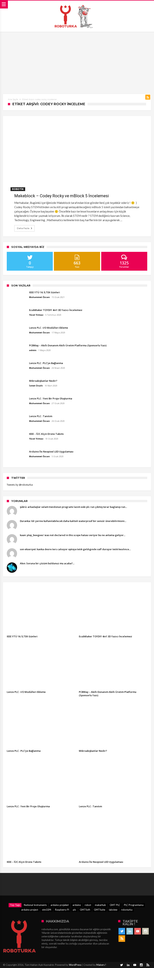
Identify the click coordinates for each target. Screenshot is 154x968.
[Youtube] (137, 931)
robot (88, 904)
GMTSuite (99, 909)
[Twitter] (122, 931)
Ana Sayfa (13, 99)
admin (32, 350)
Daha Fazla (23, 228)
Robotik (18, 189)
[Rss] (122, 938)
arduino (76, 904)
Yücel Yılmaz (36, 314)
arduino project (29, 909)
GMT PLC (115, 904)
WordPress (75, 964)
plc (74, 909)
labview (113, 909)
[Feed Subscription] (147, 97)
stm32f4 (46, 909)
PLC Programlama (133, 904)
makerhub (100, 904)
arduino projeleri (60, 904)
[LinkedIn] (129, 931)
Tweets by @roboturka (20, 484)
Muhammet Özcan (39, 297)
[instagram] (145, 931)
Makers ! (101, 964)
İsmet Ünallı (36, 385)
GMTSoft (85, 909)
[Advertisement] (77, 60)
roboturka (126, 909)
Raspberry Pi (62, 909)
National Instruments (35, 904)
